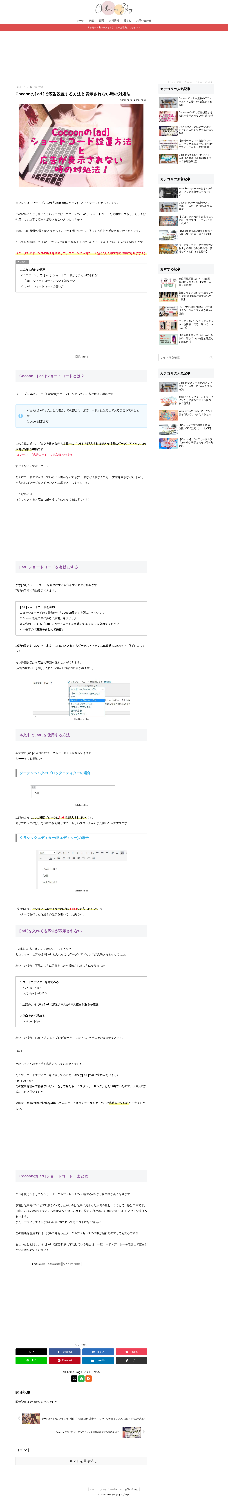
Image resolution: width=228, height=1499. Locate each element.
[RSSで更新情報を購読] (88, 1378)
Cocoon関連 (55, 1264)
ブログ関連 (23, 1264)
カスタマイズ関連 (73, 1264)
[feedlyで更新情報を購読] (81, 1378)
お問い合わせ (131, 1489)
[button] (131, 1360)
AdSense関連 (39, 1264)
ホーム (93, 1489)
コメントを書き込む (81, 1461)
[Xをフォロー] (74, 1378)
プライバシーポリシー (111, 1489)
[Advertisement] (114, 54)
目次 (78, 356)
